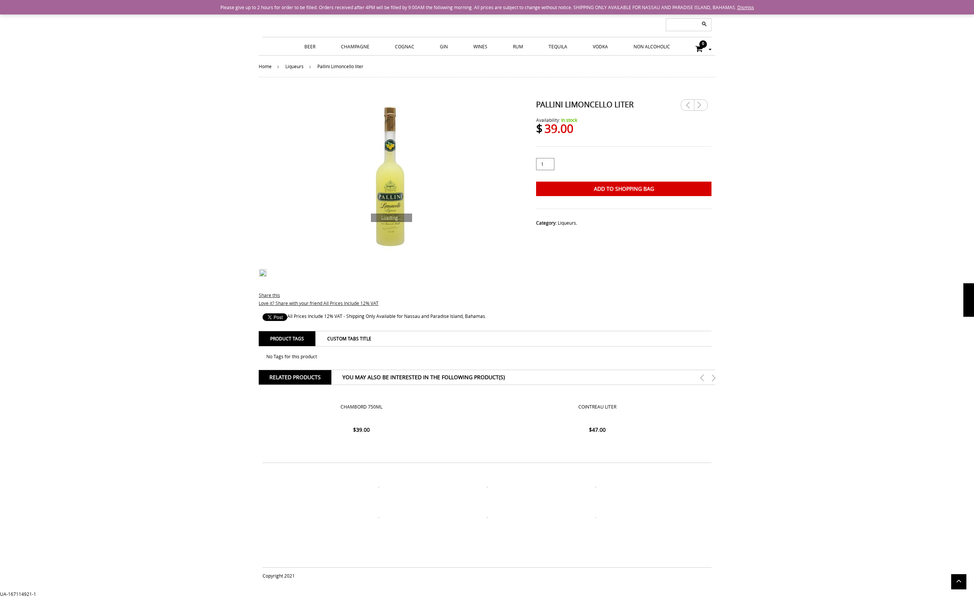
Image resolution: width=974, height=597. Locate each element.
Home (265, 66)
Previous (687, 105)
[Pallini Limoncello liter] (390, 175)
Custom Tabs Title (349, 338)
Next (701, 102)
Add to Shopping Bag (624, 188)
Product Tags (287, 338)
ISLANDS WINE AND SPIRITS (487, 19)
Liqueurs (294, 66)
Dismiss (745, 7)
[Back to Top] (958, 581)
